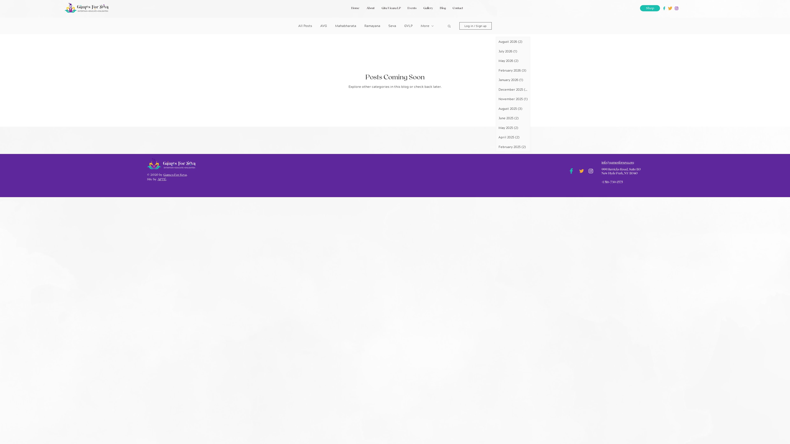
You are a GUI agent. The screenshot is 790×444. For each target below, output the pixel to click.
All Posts (305, 26)
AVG (323, 26)
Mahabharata (345, 26)
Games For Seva (175, 174)
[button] (449, 26)
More (425, 26)
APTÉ (162, 179)
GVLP (408, 26)
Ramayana (372, 26)
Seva (392, 26)
